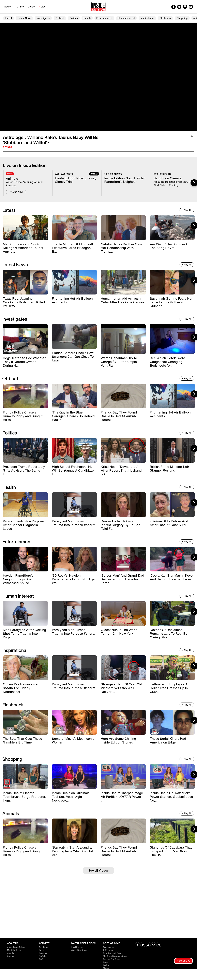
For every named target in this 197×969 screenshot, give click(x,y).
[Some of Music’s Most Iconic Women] (74, 722)
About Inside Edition (16, 947)
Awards (10, 953)
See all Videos (98, 870)
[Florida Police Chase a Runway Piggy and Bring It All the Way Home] (25, 396)
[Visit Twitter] (142, 945)
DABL (105, 962)
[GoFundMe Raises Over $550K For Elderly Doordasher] (25, 667)
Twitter (42, 950)
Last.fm (106, 965)
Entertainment (104, 18)
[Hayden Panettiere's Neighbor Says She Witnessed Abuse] (25, 559)
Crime (20, 6)
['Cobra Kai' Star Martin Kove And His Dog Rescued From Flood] (172, 559)
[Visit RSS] (158, 945)
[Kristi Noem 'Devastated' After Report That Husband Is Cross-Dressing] (123, 450)
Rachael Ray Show (111, 959)
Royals (7, 147)
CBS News (108, 950)
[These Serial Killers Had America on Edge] (172, 722)
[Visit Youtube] (153, 945)
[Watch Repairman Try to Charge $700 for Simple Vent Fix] (123, 339)
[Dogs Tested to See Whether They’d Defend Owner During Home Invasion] (25, 339)
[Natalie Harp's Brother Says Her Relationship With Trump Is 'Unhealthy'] (123, 227)
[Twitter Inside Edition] (179, 7)
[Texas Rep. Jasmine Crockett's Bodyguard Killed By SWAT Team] (25, 282)
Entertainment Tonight (113, 953)
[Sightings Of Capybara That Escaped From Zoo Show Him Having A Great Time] (172, 831)
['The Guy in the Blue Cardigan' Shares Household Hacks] (74, 396)
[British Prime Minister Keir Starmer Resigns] (172, 450)
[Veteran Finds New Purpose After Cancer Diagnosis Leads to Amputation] (25, 504)
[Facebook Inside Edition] (173, 7)
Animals (10, 813)
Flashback (165, 18)
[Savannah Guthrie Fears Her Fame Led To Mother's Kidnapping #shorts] (172, 282)
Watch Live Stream (79, 950)
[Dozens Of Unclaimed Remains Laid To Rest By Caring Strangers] (172, 613)
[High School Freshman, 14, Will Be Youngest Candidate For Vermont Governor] (74, 450)
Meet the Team (14, 950)
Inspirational (147, 18)
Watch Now (16, 192)
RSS (41, 959)
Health (87, 18)
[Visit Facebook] (137, 945)
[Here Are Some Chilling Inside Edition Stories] (123, 722)
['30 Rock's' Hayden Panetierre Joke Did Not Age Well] (74, 559)
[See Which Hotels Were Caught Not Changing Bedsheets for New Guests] (172, 339)
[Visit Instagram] (148, 945)
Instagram (43, 953)
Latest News (24, 18)
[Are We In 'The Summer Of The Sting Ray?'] (172, 227)
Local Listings (77, 947)
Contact (10, 956)
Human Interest (126, 18)
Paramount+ (108, 947)
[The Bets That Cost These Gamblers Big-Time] (25, 722)
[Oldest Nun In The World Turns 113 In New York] (123, 613)
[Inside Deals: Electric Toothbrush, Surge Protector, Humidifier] (25, 776)
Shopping (182, 18)
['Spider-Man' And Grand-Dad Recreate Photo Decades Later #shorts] (123, 559)
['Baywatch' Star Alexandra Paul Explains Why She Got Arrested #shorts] (74, 831)
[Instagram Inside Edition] (185, 7)
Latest (8, 18)
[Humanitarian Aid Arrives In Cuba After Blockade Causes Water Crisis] (123, 282)
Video (31, 6)
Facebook (43, 947)
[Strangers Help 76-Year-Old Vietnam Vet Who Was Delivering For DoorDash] (123, 667)
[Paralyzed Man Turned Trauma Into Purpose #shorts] (74, 504)
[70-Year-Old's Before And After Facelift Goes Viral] (172, 504)
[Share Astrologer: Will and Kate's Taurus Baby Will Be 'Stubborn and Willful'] (191, 137)
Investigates (43, 18)
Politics (74, 18)
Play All (188, 210)
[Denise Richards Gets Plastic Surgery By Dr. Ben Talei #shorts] (123, 504)
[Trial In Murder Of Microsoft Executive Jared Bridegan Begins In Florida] (74, 227)
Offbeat (60, 18)
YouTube (43, 956)
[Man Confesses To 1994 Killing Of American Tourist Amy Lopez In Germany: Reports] (25, 227)
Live (43, 6)
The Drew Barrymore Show (115, 956)
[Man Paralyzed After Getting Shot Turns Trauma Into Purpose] (25, 613)
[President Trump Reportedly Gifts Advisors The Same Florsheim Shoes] (25, 450)
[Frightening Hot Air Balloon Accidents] (74, 282)
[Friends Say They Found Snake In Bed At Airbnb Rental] (123, 396)
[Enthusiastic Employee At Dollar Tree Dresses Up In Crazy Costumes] (172, 667)
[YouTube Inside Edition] (191, 7)
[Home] (98, 7)
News (7, 6)
